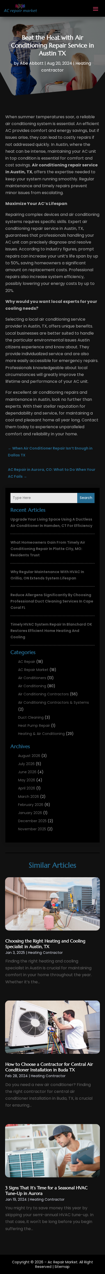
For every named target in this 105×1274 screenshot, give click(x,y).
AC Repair (26, 661)
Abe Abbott (32, 63)
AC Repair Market (33, 669)
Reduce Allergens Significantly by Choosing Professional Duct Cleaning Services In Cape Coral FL (51, 601)
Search (86, 497)
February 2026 (30, 804)
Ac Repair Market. (63, 1262)
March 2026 (28, 796)
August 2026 (29, 755)
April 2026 (26, 788)
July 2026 (26, 763)
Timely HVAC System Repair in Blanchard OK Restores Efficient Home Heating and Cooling (51, 631)
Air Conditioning (32, 685)
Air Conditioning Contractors (43, 694)
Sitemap (62, 1266)
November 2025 (32, 829)
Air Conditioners (32, 677)
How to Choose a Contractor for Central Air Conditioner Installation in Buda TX (49, 1067)
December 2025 (32, 820)
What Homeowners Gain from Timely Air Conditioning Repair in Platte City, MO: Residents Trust (47, 549)
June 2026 (27, 771)
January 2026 (30, 812)
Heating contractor (45, 952)
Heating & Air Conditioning (41, 733)
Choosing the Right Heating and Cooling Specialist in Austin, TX (45, 943)
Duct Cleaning (31, 717)
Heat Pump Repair (34, 725)
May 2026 (26, 780)
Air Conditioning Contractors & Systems (53, 702)
